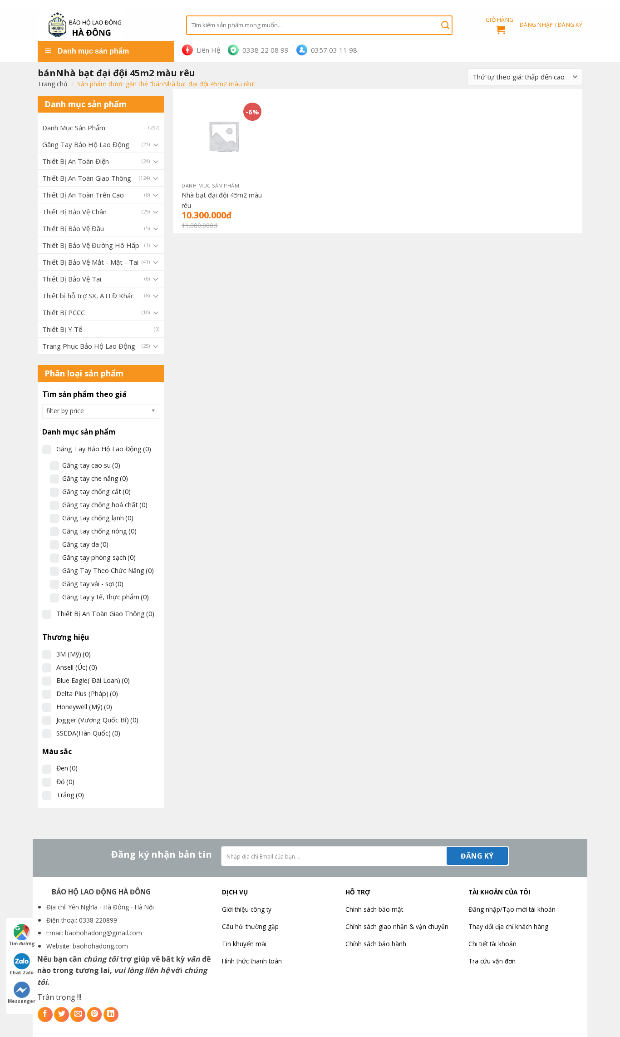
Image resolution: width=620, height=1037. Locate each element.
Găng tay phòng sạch (99, 557)
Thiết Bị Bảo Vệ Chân (74, 211)
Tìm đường (22, 943)
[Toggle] (155, 144)
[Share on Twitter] (61, 1014)
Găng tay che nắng (95, 478)
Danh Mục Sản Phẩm (73, 127)
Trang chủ (53, 83)
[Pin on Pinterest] (94, 1014)
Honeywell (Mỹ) (84, 706)
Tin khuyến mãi (244, 943)
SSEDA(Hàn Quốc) (88, 733)
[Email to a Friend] (77, 1014)
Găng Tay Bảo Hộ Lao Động (85, 144)
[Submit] (445, 25)
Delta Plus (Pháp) (87, 693)
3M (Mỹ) (73, 654)
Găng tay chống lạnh (97, 518)
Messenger (21, 1001)
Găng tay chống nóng (99, 531)
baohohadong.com (100, 946)
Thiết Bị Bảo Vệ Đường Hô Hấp (90, 245)
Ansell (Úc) (76, 667)
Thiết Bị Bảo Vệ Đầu (73, 228)
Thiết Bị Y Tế (62, 329)
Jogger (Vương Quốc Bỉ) (97, 720)
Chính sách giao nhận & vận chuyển (396, 926)
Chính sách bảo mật (374, 909)
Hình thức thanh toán (252, 961)
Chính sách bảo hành (375, 943)
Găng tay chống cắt (96, 491)
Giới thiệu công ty (246, 909)
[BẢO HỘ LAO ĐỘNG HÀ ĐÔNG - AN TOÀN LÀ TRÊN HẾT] (105, 25)
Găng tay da (85, 544)
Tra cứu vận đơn (492, 961)
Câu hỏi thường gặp (250, 926)
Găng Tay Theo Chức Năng (108, 570)
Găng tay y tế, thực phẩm (105, 597)
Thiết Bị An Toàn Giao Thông (86, 178)
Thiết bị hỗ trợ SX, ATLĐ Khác (88, 295)
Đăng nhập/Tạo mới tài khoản (512, 909)
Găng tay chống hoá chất (105, 504)
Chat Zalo (22, 972)
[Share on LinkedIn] (110, 1014)
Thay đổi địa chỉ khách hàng (508, 926)
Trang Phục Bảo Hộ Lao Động (88, 346)
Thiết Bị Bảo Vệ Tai (71, 278)
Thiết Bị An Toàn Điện (75, 161)
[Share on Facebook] (45, 1014)
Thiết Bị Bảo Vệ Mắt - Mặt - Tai (90, 262)
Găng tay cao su (91, 465)
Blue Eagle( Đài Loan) (93, 680)
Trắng (70, 794)
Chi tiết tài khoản (492, 943)
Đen (67, 768)
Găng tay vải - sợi (92, 583)
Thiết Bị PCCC (63, 312)
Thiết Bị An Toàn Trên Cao (83, 194)
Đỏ (65, 781)
